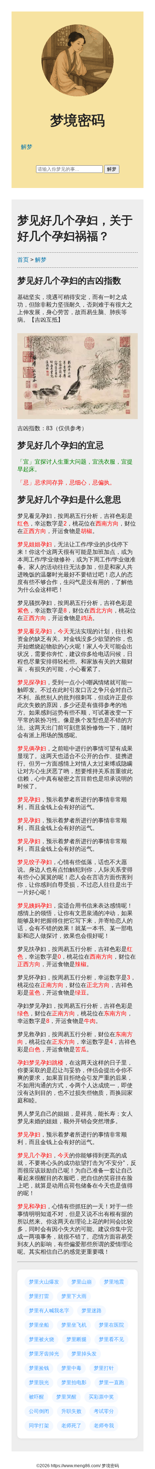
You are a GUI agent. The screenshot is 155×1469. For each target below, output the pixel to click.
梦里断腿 (76, 1339)
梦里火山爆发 (44, 1282)
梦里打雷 (39, 1296)
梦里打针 (104, 1368)
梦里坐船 (39, 1325)
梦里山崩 (81, 1282)
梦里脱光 (39, 1382)
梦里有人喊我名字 (49, 1310)
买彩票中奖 (101, 1397)
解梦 (40, 260)
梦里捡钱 (39, 1368)
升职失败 (71, 1411)
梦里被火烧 (41, 1339)
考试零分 (104, 1411)
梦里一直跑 (111, 1382)
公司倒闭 (39, 1411)
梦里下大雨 (74, 1296)
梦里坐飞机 (74, 1325)
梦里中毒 (71, 1368)
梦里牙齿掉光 (44, 1353)
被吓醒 (36, 1397)
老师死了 (71, 1425)
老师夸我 (104, 1425)
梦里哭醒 (66, 1397)
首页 (23, 260)
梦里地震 (114, 1282)
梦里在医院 (111, 1325)
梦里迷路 (91, 1310)
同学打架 (39, 1425)
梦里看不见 (111, 1339)
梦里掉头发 (84, 1353)
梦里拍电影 (74, 1382)
